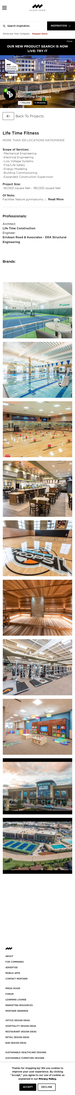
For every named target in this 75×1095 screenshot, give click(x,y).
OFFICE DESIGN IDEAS (17, 1020)
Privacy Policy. (48, 1078)
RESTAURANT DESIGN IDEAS (20, 1032)
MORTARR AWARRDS (16, 1011)
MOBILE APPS (12, 973)
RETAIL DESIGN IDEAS (17, 1037)
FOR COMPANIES (14, 962)
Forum (9, 994)
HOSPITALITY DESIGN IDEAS (20, 1026)
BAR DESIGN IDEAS (15, 1043)
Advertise (11, 967)
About (9, 956)
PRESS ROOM (12, 988)
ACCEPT (28, 1087)
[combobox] (61, 25)
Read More (56, 199)
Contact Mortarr (16, 979)
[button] (4, 7)
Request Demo (40, 34)
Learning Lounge (15, 1000)
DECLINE (46, 1087)
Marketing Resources (19, 1005)
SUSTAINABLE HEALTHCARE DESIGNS (25, 1052)
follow (25, 103)
